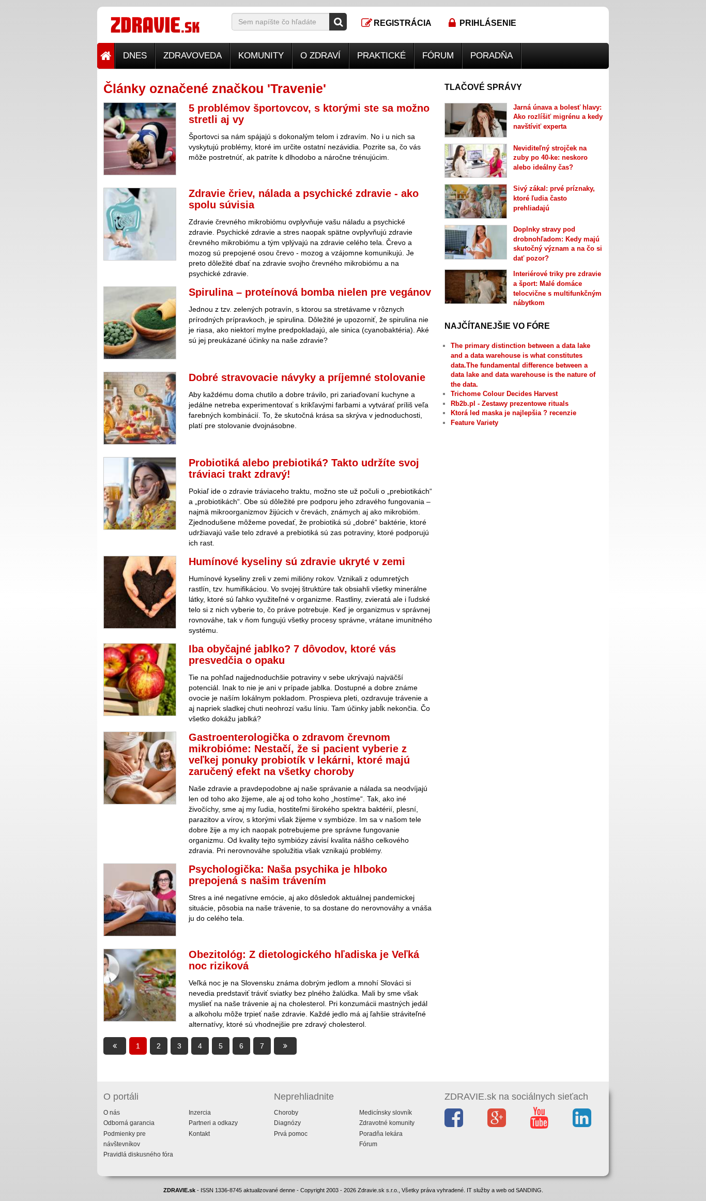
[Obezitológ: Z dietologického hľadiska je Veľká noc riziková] (139, 985)
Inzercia (200, 1112)
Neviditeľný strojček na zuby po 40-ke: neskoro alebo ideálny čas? (550, 157)
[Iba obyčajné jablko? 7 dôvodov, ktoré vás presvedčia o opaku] (139, 679)
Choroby (286, 1112)
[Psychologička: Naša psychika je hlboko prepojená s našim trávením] (139, 899)
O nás (111, 1112)
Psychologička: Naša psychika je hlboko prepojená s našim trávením (288, 874)
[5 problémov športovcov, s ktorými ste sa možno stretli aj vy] (139, 138)
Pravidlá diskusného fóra (138, 1154)
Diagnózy (287, 1123)
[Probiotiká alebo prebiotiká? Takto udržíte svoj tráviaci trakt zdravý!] (139, 493)
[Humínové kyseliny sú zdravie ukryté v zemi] (139, 592)
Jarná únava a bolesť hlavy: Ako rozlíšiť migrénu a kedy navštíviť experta (558, 116)
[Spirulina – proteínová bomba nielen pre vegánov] (139, 322)
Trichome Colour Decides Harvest (504, 394)
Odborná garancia (129, 1123)
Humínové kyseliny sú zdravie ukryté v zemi (297, 561)
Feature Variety (474, 423)
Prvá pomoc (291, 1133)
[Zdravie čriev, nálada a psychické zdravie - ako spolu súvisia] (139, 224)
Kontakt (199, 1133)
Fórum (438, 55)
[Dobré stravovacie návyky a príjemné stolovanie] (139, 408)
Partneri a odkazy (213, 1123)
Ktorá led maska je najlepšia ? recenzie (513, 413)
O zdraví (320, 55)
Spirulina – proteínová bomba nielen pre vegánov (310, 292)
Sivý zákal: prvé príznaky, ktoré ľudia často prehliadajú (554, 198)
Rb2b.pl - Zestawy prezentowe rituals (510, 403)
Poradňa (491, 55)
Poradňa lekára (381, 1133)
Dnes (135, 55)
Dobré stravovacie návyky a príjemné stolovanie (307, 377)
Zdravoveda (192, 55)
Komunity (261, 55)
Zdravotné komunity (387, 1123)
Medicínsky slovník (385, 1112)
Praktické (381, 55)
